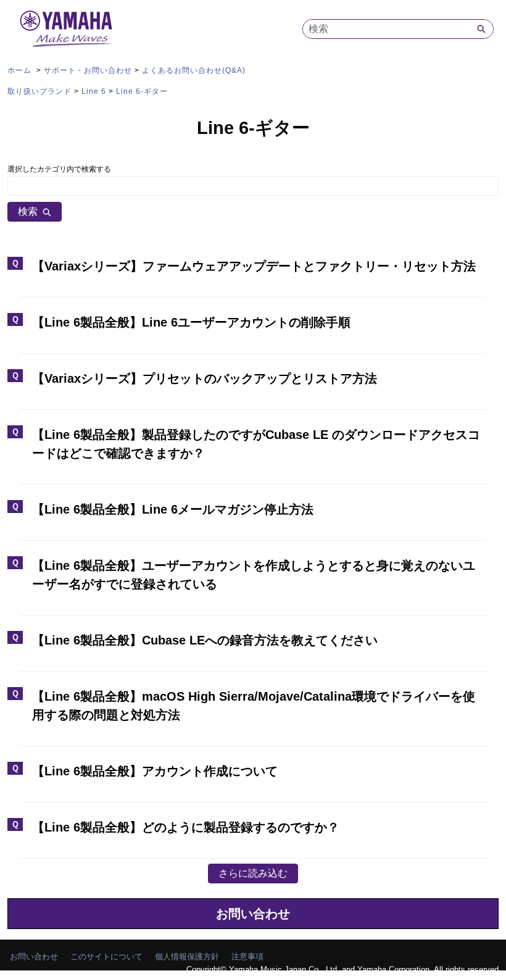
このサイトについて (106, 956)
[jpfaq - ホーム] (66, 28)
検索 (28, 211)
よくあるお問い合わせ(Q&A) (194, 70)
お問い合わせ (253, 913)
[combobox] (386, 29)
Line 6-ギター (142, 91)
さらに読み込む (253, 873)
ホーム (20, 70)
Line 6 (93, 91)
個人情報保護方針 (187, 956)
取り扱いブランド (39, 91)
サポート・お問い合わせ (88, 70)
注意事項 (247, 956)
